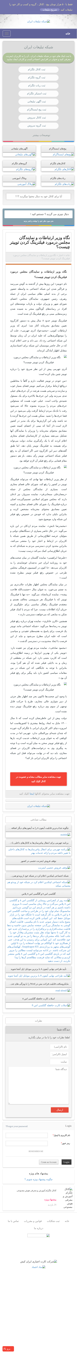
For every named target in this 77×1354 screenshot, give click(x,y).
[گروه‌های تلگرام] (26, 169)
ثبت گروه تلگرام (36, 77)
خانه (68, 33)
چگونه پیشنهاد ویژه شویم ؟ (39, 1179)
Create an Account (48, 1162)
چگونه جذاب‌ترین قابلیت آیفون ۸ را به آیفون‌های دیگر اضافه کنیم (38, 828)
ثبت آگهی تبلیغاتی (36, 101)
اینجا (32, 793)
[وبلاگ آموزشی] (26, 184)
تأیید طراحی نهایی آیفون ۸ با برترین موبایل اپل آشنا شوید (38, 969)
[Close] (5, 4)
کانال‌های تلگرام (57, 163)
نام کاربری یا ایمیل (62, 1135)
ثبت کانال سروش (36, 117)
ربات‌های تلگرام (57, 178)
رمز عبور (66, 1143)
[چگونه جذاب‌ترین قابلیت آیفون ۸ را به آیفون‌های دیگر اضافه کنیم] (65, 834)
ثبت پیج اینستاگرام (36, 109)
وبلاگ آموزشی (19, 178)
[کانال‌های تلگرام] (64, 169)
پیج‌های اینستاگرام (57, 148)
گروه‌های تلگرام (19, 163)
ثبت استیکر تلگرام (36, 93)
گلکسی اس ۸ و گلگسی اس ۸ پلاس (39, 894)
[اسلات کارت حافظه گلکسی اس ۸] (51, 1005)
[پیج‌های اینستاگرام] (63, 154)
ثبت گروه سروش (36, 125)
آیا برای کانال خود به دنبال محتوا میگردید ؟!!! (38, 196)
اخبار (61, 255)
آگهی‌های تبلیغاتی (19, 148)
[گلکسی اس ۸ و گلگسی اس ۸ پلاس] (38, 930)
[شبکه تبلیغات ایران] (38, 21)
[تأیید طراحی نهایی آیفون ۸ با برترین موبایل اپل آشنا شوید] (39, 975)
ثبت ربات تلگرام (36, 85)
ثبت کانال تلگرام (36, 69)
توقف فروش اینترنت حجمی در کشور (38, 861)
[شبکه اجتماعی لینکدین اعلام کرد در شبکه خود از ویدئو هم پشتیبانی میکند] (38, 884)
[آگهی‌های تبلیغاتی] (25, 154)
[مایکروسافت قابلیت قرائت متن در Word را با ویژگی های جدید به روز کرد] (63, 990)
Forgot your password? (17, 1126)
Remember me (36, 1151)
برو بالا (7, 1348)
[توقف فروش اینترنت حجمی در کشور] (54, 867)
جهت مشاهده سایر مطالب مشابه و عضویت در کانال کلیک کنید (38, 779)
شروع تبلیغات (50, 9)
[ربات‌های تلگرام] (64, 184)
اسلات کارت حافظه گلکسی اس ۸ (38, 998)
